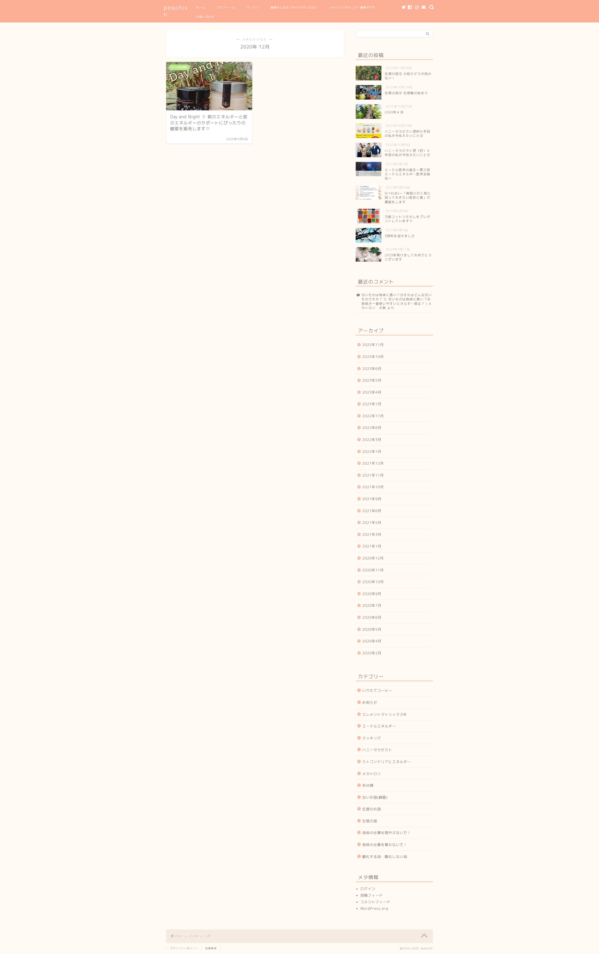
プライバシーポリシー (184, 948)
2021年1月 (371, 546)
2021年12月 (373, 463)
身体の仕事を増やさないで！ (386, 832)
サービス (253, 7)
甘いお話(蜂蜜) (375, 797)
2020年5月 (371, 629)
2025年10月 (373, 356)
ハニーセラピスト (377, 749)
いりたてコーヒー (377, 690)
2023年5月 (371, 380)
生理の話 (369, 821)
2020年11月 (373, 570)
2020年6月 (371, 617)
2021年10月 (373, 486)
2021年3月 (371, 534)
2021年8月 (371, 510)
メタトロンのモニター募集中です (352, 7)
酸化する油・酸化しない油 (384, 856)
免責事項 (210, 948)
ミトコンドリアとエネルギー (386, 761)
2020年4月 (371, 641)
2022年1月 (371, 451)
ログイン (367, 888)
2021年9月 (371, 498)
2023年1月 (371, 404)
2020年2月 (371, 653)
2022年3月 (371, 439)
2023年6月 (371, 368)
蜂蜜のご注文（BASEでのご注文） (294, 7)
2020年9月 (371, 593)
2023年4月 (371, 392)
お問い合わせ (205, 17)
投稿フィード (371, 895)
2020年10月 (373, 581)
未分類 (367, 785)
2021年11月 (373, 475)
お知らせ (369, 702)
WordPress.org (374, 908)
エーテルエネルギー (379, 726)
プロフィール (226, 7)
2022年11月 (373, 416)
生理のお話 (371, 809)
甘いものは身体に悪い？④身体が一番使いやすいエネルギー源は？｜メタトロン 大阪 (397, 303)
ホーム (200, 7)
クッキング (371, 738)
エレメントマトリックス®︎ (384, 714)
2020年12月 (373, 558)
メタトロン (371, 773)
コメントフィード (375, 901)
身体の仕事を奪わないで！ (384, 844)
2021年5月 (371, 522)
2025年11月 (373, 344)
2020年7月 (371, 605)
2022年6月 (371, 427)
